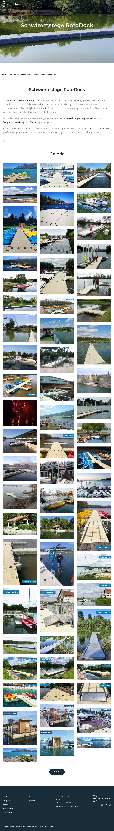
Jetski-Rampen (8, 808)
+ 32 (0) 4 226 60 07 (65, 803)
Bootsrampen (7, 812)
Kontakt (32, 801)
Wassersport (37, 122)
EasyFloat (6, 804)
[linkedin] (106, 805)
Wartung (19, 122)
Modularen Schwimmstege (21, 100)
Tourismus (95, 118)
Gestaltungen (73, 118)
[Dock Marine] (9, 4)
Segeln (85, 118)
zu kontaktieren (96, 128)
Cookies (51, 826)
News (31, 797)
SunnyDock (7, 801)
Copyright (6, 826)
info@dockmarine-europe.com (69, 806)
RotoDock (6, 797)
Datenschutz (44, 826)
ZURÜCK (57, 772)
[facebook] (102, 805)
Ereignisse (8, 122)
